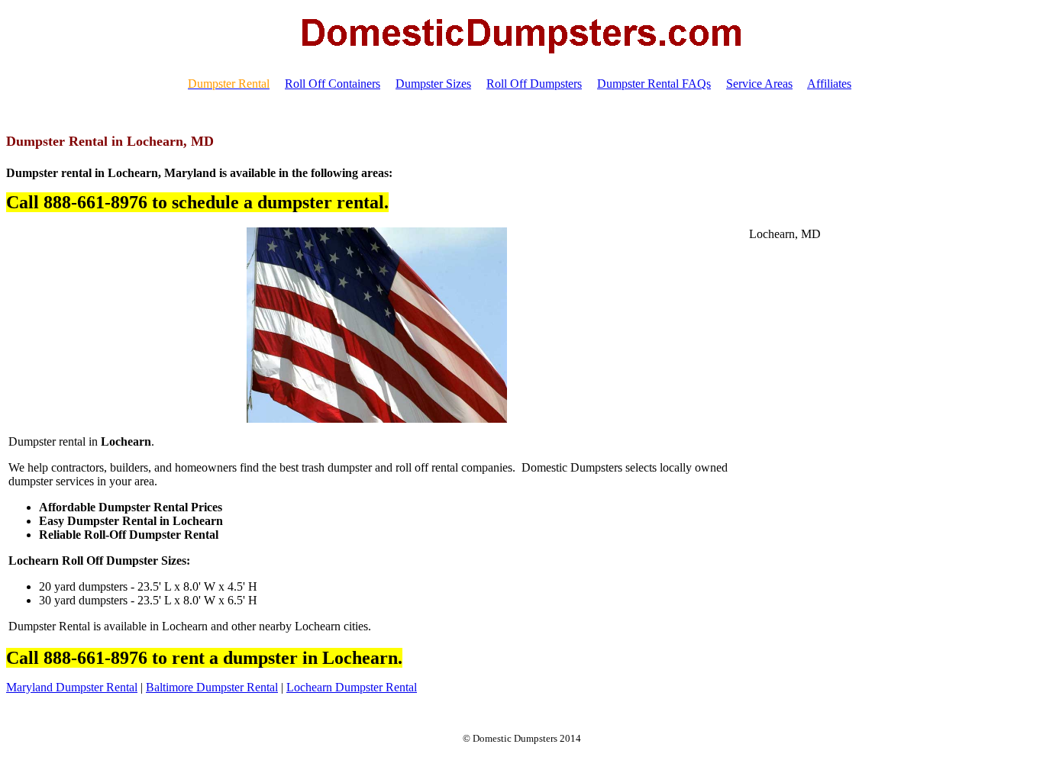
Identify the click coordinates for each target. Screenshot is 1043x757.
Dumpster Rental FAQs (654, 83)
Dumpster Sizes (433, 83)
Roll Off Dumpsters (534, 83)
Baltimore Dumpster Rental (212, 687)
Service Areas (759, 83)
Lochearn (309, 687)
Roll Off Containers (332, 83)
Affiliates (829, 83)
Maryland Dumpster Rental (71, 687)
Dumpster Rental (374, 687)
